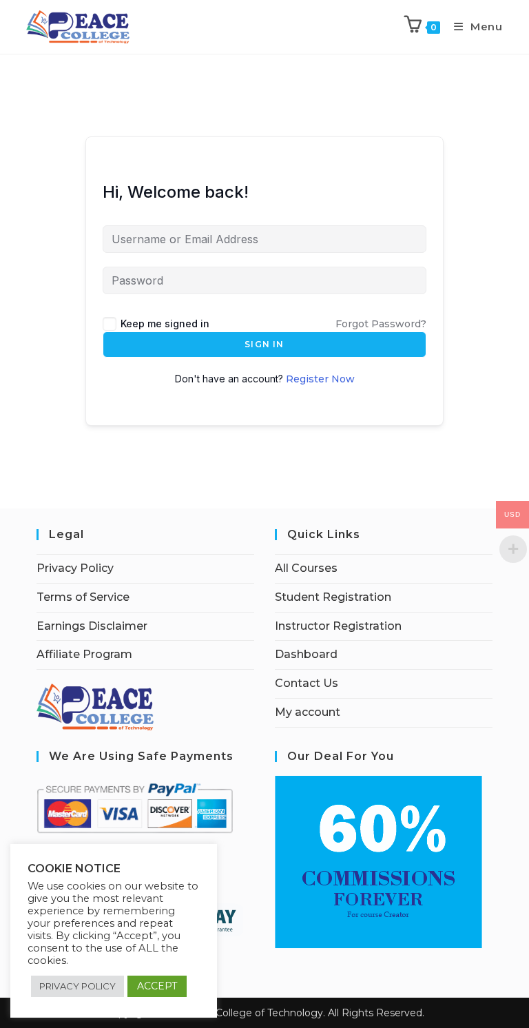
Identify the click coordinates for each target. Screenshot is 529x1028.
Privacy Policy (75, 568)
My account (307, 712)
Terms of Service (83, 597)
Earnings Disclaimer (92, 626)
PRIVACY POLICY (77, 985)
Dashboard (306, 654)
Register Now (320, 379)
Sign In (264, 344)
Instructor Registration (338, 626)
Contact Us (306, 683)
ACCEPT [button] (157, 986)
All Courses (306, 568)
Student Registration (333, 597)
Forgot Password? (380, 324)
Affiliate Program (84, 654)
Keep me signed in (165, 323)
